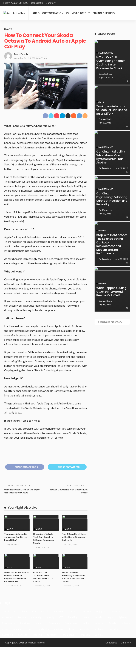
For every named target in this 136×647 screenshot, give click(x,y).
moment (18, 628)
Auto (36, 13)
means (99, 623)
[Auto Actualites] (14, 13)
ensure (116, 611)
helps (110, 617)
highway (122, 617)
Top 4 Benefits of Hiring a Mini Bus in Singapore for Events (74, 537)
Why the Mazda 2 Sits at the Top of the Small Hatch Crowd (22, 491)
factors (22, 617)
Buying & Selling (104, 13)
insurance (54, 623)
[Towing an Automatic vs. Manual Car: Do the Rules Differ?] (17, 523)
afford (5, 611)
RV (67, 13)
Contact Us (37, 2)
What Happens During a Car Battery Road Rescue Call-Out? (111, 291)
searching (7, 634)
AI (15, 611)
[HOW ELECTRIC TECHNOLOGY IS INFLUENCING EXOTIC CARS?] (45, 562)
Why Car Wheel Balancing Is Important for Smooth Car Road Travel (74, 577)
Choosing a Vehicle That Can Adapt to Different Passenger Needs (43, 538)
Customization (52, 13)
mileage (126, 623)
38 (127, 262)
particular (44, 628)
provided (113, 628)
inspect (40, 623)
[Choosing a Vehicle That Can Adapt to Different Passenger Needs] (45, 523)
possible (84, 628)
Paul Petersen (105, 210)
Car (34, 611)
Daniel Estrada (21, 54)
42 (127, 308)
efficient (86, 611)
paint (30, 628)
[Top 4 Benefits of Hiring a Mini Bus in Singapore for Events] (74, 523)
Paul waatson (105, 168)
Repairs (102, 231)
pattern (58, 628)
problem (99, 628)
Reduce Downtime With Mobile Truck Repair (68, 491)
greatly (50, 617)
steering (37, 634)
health (98, 617)
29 (127, 126)
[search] (131, 13)
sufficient (52, 634)
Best (24, 611)
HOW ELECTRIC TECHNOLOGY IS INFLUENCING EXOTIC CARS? (43, 577)
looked (86, 623)
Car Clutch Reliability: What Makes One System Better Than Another (111, 157)
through (85, 634)
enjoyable (101, 611)
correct (73, 611)
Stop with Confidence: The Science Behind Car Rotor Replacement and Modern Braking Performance (111, 244)
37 (127, 171)
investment (71, 623)
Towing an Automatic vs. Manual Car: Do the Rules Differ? (15, 537)
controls (58, 611)
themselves (69, 634)
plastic (71, 628)
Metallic (112, 623)
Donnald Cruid (105, 119)
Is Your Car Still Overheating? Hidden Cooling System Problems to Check (110, 62)
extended (7, 617)
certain (45, 611)
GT (61, 617)
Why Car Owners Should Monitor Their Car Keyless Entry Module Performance (16, 577)
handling (73, 617)
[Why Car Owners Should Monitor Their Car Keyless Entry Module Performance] (17, 562)
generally (36, 617)
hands (86, 617)
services (22, 634)
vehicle (99, 634)
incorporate (8, 623)
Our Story (51, 2)
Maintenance (105, 53)
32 (127, 217)
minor (5, 628)
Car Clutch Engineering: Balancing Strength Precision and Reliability (111, 198)
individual (25, 623)
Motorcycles (81, 13)
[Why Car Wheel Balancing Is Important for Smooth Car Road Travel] (74, 562)
